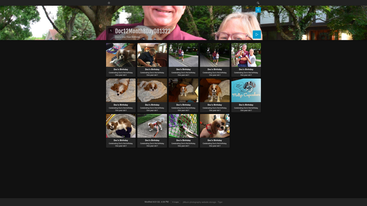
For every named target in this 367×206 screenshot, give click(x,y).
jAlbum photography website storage (199, 202)
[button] (3, 202)
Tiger (220, 202)
